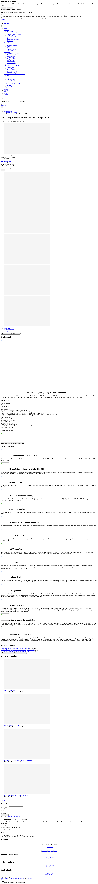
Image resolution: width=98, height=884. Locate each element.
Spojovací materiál (11, 37)
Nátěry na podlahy (11, 59)
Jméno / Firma (4, 807)
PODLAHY (7, 52)
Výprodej (9, 85)
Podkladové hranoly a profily (14, 34)
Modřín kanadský (11, 46)
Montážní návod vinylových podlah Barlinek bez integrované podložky (18, 650)
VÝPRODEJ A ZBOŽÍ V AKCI (12, 83)
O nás (5, 93)
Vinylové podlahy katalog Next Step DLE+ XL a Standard (15, 648)
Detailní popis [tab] (7, 328)
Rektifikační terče (11, 35)
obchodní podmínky (17, 829)
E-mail (2, 808)
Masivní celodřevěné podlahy (14, 53)
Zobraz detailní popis (6, 161)
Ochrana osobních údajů (19, 878)
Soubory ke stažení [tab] (8, 331)
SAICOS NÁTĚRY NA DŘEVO (12, 65)
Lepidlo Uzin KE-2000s (9, 690)
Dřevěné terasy (10, 31)
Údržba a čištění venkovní (13, 70)
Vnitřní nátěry (10, 68)
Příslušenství (10, 41)
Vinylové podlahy (11, 57)
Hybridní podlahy (11, 56)
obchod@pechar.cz (49, 858)
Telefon (2, 810)
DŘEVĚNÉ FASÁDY (9, 42)
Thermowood (10, 48)
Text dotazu (3, 813)
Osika (8, 75)
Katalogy (6, 89)
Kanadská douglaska (12, 45)
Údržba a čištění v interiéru (13, 71)
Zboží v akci (10, 86)
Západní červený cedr (12, 43)
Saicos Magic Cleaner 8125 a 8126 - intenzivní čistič (16, 795)
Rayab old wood (11, 81)
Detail (95, 693)
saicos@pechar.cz (49, 874)
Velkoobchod (7, 92)
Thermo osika (10, 76)
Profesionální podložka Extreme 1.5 (12, 725)
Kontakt (6, 94)
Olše (8, 78)
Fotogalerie (6, 87)
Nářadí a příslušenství (12, 72)
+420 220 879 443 (49, 857)
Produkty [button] (6, 28)
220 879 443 (50, 847)
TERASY (6, 30)
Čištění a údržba (11, 60)
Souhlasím (9, 8)
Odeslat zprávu (4, 815)
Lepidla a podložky (11, 63)
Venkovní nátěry (11, 67)
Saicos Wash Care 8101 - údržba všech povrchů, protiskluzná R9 (19, 760)
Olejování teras (10, 38)
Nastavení (3, 8)
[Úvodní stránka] (5, 26)
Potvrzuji (3, 19)
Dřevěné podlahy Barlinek (13, 54)
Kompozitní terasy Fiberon (13, 32)
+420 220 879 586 (49, 865)
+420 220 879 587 (49, 873)
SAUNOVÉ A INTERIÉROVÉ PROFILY (14, 74)
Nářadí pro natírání (11, 61)
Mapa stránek (29, 878)
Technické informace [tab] (9, 329)
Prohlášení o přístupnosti (6, 878)
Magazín (6, 90)
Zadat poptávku (4, 167)
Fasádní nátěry (10, 50)
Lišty (8, 64)
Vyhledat (3, 101)
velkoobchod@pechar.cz (49, 866)
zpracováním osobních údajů (14, 816)
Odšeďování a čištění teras (13, 39)
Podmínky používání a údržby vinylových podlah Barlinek (15, 651)
